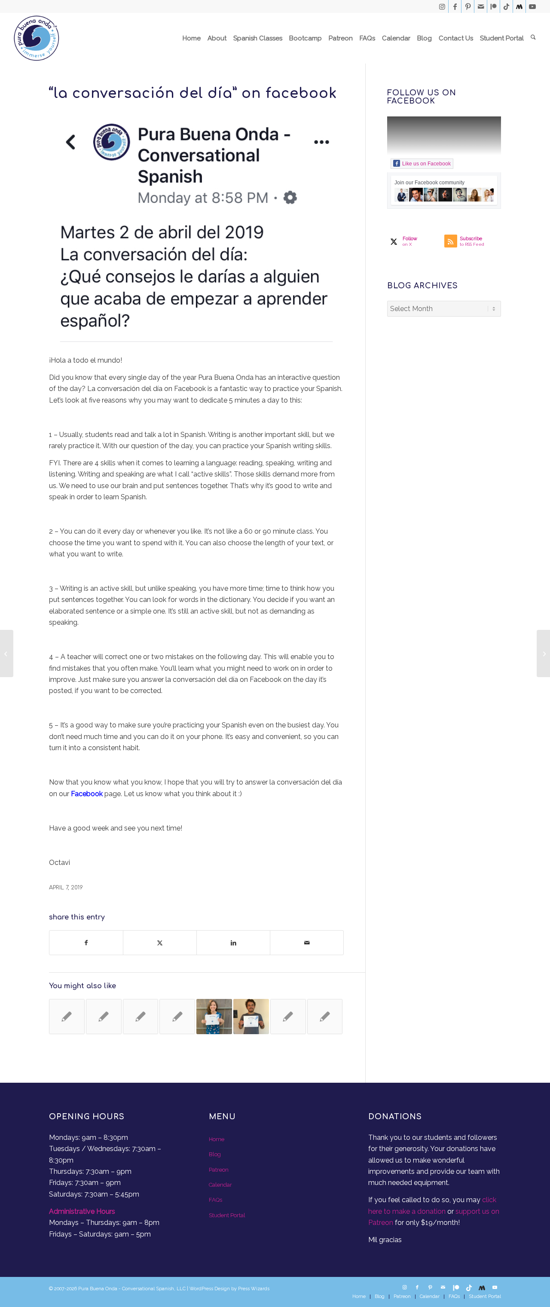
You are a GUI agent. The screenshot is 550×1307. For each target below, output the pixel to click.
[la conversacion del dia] (196, 232)
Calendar (220, 1185)
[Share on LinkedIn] (233, 943)
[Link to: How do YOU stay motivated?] (288, 1017)
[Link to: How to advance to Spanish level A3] (67, 1017)
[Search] (533, 38)
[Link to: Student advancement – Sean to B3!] (251, 1017)
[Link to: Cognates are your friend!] (104, 1017)
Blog (215, 1154)
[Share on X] (159, 943)
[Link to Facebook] (455, 6)
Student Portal (227, 1215)
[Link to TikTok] (506, 6)
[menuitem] (191, 38)
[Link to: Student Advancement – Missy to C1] (214, 1017)
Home (216, 1139)
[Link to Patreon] (493, 6)
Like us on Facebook (426, 164)
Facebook (87, 794)
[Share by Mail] (306, 943)
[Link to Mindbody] (519, 6)
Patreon (219, 1170)
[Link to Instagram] (442, 6)
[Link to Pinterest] (467, 6)
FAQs (215, 1200)
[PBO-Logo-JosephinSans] (36, 38)
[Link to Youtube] (532, 6)
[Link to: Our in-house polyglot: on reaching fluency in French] (177, 1017)
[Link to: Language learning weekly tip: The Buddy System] (141, 1017)
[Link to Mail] (480, 6)
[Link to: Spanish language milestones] (325, 1017)
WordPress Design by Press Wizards (229, 1289)
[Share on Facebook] (86, 943)
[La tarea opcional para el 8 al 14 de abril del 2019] (6, 653)
